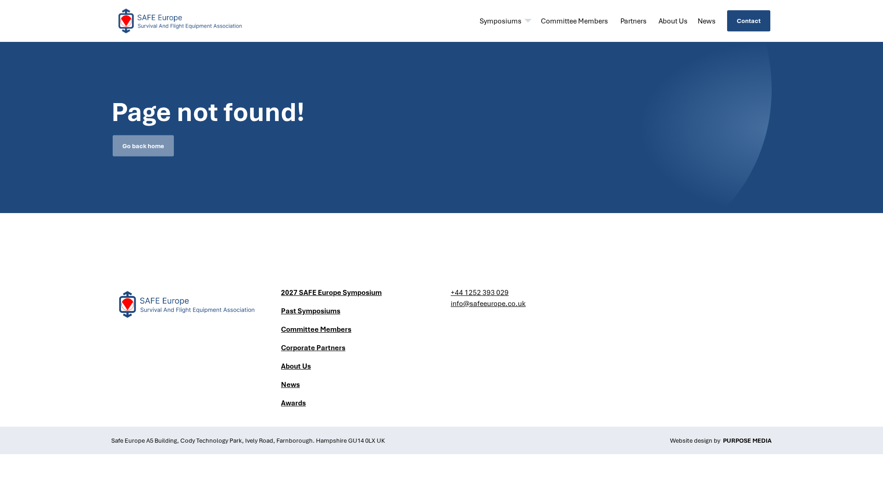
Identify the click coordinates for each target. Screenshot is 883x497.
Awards (293, 402)
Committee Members (574, 20)
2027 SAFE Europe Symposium (331, 292)
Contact (749, 21)
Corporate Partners (313, 347)
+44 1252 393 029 (480, 292)
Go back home (143, 146)
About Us (673, 20)
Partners (633, 20)
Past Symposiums (310, 310)
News (707, 20)
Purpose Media (747, 440)
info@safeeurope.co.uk (488, 303)
